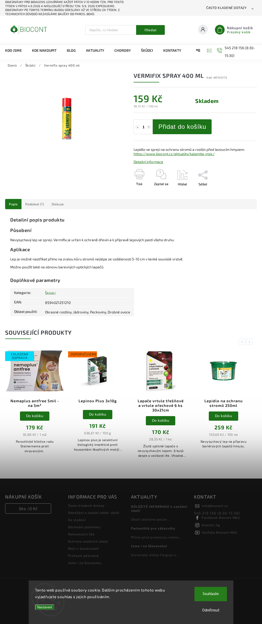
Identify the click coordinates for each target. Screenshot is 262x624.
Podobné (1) (34, 204)
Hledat (151, 30)
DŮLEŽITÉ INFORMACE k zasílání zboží (159, 508)
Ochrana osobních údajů (88, 541)
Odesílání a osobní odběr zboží (93, 513)
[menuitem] (16, 50)
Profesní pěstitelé (83, 556)
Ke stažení (77, 520)
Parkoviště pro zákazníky (153, 528)
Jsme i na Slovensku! (149, 546)
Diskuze (58, 204)
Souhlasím (211, 594)
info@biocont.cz (215, 506)
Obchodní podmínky (84, 527)
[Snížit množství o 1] (137, 127)
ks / (28, 508)
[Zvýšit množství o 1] (149, 127)
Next (250, 342)
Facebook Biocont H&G (221, 517)
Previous (243, 342)
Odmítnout (211, 610)
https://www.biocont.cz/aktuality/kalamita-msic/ (174, 154)
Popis (13, 204)
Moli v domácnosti (83, 548)
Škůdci (50, 293)
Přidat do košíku (182, 126)
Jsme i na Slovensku (85, 563)
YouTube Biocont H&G (219, 532)
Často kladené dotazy (226, 8)
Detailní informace (148, 162)
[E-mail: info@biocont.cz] (209, 50)
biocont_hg (211, 525)
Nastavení (44, 607)
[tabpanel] (34, 404)
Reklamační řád (81, 534)
